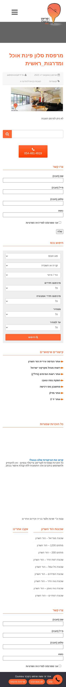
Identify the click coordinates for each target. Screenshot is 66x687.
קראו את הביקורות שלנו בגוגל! (46, 460)
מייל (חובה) (57, 187)
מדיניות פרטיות (17, 681)
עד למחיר (55, 322)
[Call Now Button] (57, 679)
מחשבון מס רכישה (50, 386)
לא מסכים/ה (36, 681)
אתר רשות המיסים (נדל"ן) (46, 374)
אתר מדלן (54, 393)
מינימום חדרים (53, 282)
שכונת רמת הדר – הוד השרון (48, 559)
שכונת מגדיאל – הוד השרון (49, 538)
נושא (60, 210)
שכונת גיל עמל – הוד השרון (49, 566)
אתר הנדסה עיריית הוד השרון (44, 361)
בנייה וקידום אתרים (32, 518)
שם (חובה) (58, 176)
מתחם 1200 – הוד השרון (50, 545)
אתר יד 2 (55, 399)
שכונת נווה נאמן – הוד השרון (48, 588)
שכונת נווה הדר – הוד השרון (48, 581)
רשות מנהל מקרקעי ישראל (45, 367)
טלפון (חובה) (56, 199)
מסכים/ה (53, 681)
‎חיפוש (32, 337)
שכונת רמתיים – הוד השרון (49, 595)
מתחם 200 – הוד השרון (50, 552)
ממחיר (57, 309)
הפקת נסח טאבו (51, 380)
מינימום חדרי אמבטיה (48, 296)
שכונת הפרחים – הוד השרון (49, 574)
